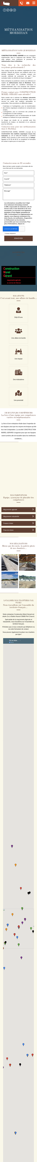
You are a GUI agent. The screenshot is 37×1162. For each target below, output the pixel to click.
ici (23, 223)
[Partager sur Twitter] (7, 10)
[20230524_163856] (9, 580)
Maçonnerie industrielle (11, 516)
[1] (27, 562)
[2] (27, 580)
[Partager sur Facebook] (4, 10)
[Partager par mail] (14, 10)
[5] (9, 562)
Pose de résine (8, 530)
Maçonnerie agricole (10, 509)
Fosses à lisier (8, 523)
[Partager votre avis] (11, 10)
